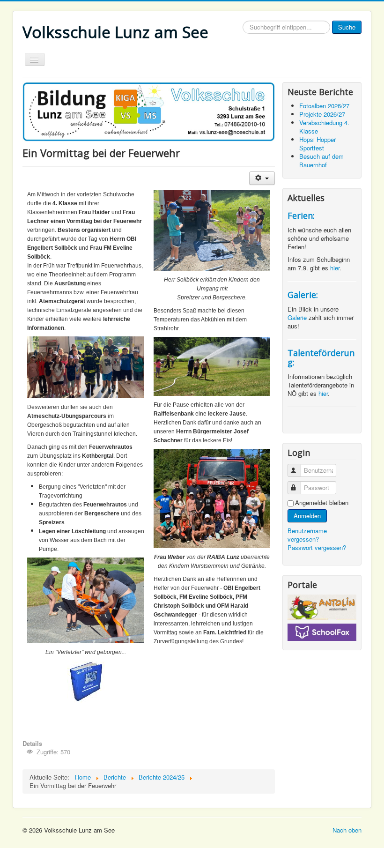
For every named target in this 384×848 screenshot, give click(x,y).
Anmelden (307, 515)
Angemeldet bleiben (321, 502)
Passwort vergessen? (317, 547)
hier (335, 267)
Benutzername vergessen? (307, 534)
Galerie (298, 317)
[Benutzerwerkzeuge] (262, 178)
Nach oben (347, 830)
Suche (346, 26)
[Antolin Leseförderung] (322, 607)
